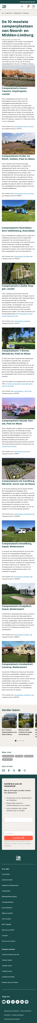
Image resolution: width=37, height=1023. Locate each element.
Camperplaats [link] (8, 756)
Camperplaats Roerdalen (22, 256)
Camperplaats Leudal (21, 321)
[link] (4, 6)
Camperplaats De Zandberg (23, 514)
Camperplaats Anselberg (22, 577)
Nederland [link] (17, 13)
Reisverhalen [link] (7, 759)
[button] (28, 6)
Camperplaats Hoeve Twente (24, 126)
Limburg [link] (25, 13)
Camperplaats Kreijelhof (22, 635)
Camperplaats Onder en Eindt (24, 193)
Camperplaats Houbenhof (22, 695)
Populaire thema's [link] (8, 949)
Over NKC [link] (5, 869)
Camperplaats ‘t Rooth (21, 391)
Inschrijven (17, 838)
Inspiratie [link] (9, 13)
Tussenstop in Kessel (9, 446)
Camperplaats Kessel (21, 451)
